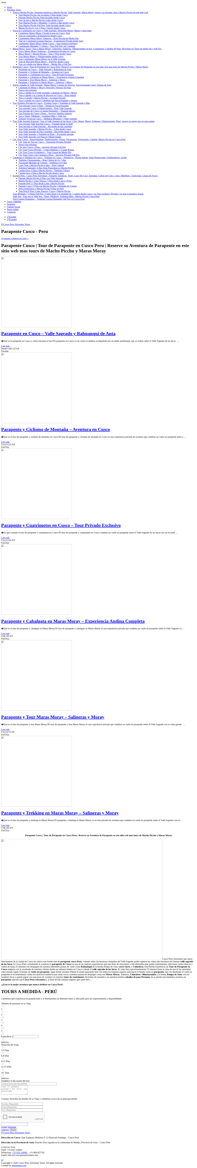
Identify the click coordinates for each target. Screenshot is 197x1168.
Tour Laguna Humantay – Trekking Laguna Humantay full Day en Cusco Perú (49, 199)
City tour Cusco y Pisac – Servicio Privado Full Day (42, 147)
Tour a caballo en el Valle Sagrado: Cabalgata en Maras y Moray (47, 93)
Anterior (5, 1130)
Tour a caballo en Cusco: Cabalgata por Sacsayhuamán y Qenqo (47, 100)
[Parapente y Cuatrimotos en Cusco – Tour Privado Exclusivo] (36, 518)
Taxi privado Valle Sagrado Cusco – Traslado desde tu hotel (45, 124)
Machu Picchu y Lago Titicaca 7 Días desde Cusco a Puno (45, 181)
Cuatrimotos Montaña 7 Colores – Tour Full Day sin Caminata (46, 46)
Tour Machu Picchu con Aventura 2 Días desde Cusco (43, 15)
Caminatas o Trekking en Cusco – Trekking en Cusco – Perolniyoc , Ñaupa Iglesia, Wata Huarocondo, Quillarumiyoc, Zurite (69, 157)
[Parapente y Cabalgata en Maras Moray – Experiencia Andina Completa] (36, 614)
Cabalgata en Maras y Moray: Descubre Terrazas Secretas (44, 87)
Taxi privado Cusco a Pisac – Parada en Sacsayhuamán (43, 106)
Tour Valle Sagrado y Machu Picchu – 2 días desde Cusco (44, 129)
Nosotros (11, 204)
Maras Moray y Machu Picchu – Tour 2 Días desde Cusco (44, 54)
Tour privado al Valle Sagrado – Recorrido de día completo (45, 126)
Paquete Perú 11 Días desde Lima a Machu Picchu (41, 183)
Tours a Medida (14, 201)
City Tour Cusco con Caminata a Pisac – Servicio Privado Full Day (49, 155)
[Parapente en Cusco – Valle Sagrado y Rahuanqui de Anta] (36, 326)
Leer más (5, 346)
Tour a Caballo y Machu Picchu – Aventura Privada (41, 98)
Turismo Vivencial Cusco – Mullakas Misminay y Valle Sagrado (47, 118)
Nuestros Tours (14, 10)
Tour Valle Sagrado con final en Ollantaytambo (39, 137)
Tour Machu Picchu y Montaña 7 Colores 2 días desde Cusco (46, 23)
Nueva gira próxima (27, 90)
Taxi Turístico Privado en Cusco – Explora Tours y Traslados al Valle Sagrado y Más (51, 103)
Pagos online (13, 209)
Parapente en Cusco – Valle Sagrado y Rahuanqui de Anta (44, 69)
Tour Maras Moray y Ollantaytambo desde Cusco (40, 56)
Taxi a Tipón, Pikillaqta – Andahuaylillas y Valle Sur (42, 116)
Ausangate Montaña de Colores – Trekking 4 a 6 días (42, 163)
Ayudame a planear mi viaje (14, 238)
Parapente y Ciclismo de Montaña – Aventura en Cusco (43, 72)
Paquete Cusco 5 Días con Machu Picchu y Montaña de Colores (47, 186)
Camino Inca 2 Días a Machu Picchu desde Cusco (41, 173)
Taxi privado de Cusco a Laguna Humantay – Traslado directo (46, 111)
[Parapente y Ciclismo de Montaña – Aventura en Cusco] (36, 422)
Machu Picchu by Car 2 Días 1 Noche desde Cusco (41, 28)
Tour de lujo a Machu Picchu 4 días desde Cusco (40, 20)
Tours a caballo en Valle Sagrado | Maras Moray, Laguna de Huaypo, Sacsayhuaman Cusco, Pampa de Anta (62, 85)
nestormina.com (19, 1165)
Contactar (11, 212)
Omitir (4, 1127)
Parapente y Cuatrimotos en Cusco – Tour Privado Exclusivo (46, 74)
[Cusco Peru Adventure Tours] (15, 224)
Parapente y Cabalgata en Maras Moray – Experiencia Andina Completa (51, 77)
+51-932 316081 (20, 1152)
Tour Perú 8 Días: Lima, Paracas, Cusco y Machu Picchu (44, 191)
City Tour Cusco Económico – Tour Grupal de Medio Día (44, 152)
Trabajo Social (13, 207)
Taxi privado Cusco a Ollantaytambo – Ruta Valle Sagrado (45, 108)
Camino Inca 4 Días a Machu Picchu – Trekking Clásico (44, 170)
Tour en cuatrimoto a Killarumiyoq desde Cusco (40, 36)
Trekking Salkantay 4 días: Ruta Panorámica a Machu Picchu (46, 168)
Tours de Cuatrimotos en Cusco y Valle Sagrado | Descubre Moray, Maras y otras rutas (52, 30)
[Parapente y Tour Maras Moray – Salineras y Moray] (36, 710)
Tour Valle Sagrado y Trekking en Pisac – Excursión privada (46, 134)
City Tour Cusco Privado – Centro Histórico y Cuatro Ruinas (46, 150)
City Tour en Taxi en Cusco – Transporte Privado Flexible (44, 142)
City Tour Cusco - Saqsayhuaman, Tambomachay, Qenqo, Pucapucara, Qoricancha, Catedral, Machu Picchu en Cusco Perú (69, 139)
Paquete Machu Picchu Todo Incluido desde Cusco (41, 17)
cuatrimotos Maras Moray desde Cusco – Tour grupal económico (47, 43)
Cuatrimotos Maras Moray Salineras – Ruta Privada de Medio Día (48, 38)
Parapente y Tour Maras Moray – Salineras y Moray (42, 80)
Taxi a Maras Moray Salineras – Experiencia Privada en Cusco (46, 51)
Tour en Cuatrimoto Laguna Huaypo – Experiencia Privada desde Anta (50, 41)
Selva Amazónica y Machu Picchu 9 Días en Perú (41, 188)
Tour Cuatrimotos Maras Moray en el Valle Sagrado (41, 59)
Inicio (9, 7)
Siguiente (12, 1127)
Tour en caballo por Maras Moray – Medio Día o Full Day (45, 64)
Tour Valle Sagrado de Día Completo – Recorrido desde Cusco (47, 131)
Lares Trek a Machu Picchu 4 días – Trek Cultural (41, 165)
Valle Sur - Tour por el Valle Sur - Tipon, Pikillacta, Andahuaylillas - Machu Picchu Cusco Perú (56, 196)
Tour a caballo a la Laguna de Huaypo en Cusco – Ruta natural (47, 95)
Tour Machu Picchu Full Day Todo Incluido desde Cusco (44, 25)
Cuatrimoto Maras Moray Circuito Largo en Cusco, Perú (44, 33)
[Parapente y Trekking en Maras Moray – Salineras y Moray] (36, 805)
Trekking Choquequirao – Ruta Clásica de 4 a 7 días (42, 160)
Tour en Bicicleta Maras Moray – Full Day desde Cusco (43, 61)
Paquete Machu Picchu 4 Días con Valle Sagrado (40, 178)
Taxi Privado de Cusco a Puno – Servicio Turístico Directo (45, 113)
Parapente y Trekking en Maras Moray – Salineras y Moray (45, 82)
